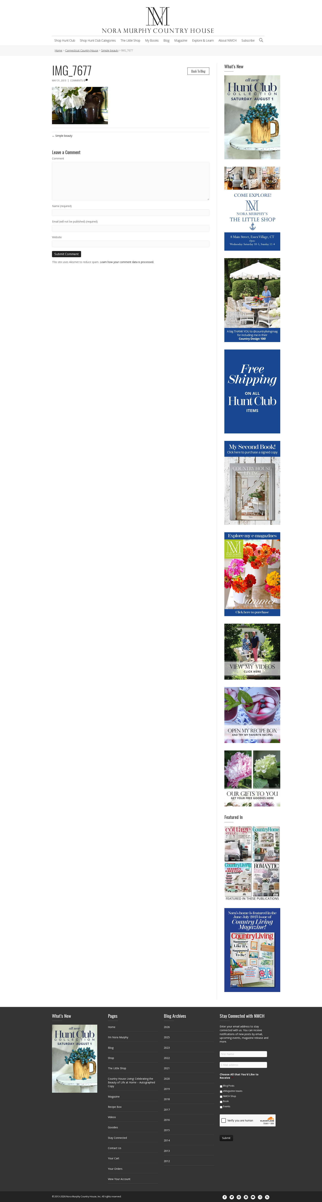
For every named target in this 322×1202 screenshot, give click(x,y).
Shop (111, 1058)
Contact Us (114, 1148)
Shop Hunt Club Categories (98, 40)
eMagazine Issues (232, 1091)
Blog (166, 40)
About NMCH (228, 40)
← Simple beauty (62, 135)
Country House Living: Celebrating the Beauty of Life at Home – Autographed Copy (131, 1082)
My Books (152, 40)
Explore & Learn (203, 40)
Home (111, 1027)
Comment (58, 158)
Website (57, 237)
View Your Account (119, 1179)
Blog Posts (228, 1085)
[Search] (261, 40)
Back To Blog (198, 71)
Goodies (113, 1127)
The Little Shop (130, 40)
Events (226, 1106)
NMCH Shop (229, 1096)
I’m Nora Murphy (118, 1037)
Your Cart (113, 1158)
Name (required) (62, 206)
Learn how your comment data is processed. (127, 262)
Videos (112, 1117)
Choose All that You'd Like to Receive (239, 1076)
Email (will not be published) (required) (75, 221)
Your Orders (115, 1168)
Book (226, 1101)
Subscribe (248, 40)
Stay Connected (117, 1138)
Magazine (180, 40)
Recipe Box (114, 1107)
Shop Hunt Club (64, 40)
